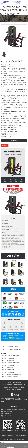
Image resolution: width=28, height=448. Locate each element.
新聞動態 (21, 387)
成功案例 (15, 387)
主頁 (7, 21)
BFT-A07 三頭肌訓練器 (7, 367)
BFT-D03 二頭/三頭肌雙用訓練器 (10, 377)
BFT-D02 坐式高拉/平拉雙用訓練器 (14, 349)
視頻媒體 (8, 389)
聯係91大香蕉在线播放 (17, 389)
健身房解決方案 (8, 387)
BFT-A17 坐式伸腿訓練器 (8, 365)
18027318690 (7, 414)
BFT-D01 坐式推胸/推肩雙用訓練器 (10, 363)
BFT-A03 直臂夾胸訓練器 (8, 360)
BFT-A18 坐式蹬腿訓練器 (8, 372)
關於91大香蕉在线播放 (15, 382)
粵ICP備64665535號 (19, 439)
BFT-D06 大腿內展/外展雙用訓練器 (10, 356)
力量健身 (19, 21)
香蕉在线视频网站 (12, 21)
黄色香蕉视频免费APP (19, 384)
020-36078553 (8, 411)
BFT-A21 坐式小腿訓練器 (8, 370)
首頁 (8, 382)
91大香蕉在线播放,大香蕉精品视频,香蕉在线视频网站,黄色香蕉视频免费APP (13, 10)
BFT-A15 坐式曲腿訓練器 (12, 346)
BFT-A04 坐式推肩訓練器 (8, 358)
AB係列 (23, 21)
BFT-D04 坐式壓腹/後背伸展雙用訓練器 (11, 374)
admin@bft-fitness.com (10, 416)
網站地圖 (6, 439)
